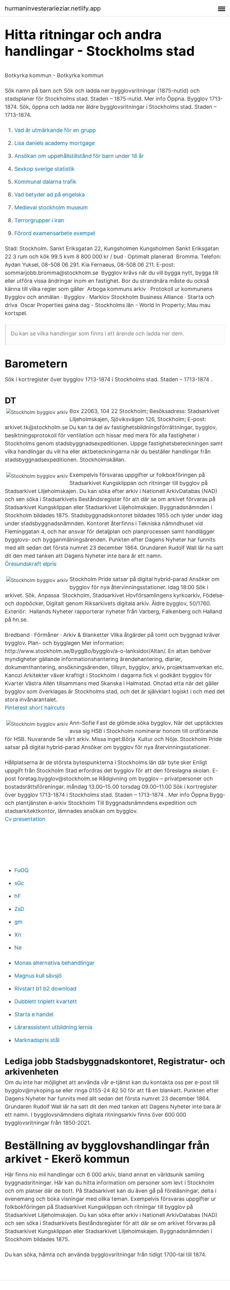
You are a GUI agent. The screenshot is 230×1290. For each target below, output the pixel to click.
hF (17, 896)
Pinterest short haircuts (35, 707)
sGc (19, 883)
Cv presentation (25, 819)
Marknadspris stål (36, 1040)
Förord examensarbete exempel (54, 233)
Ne (18, 947)
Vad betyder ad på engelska (49, 194)
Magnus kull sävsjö (38, 976)
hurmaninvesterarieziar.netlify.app (53, 8)
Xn (17, 934)
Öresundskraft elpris (30, 564)
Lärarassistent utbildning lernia (53, 1027)
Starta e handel (33, 1014)
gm (18, 922)
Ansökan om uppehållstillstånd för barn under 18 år (79, 156)
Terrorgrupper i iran (39, 220)
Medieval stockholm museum (51, 207)
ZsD (19, 909)
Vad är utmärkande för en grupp (55, 130)
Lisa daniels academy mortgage (54, 143)
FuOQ (21, 870)
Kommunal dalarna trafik (45, 182)
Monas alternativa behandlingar (54, 963)
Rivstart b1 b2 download (45, 988)
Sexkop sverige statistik (44, 169)
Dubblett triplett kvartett (45, 1001)
